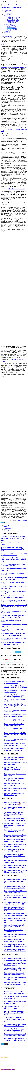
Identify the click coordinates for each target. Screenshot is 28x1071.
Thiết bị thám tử (8, 14)
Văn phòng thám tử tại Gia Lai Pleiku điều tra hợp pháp (14, 969)
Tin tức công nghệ (12, 28)
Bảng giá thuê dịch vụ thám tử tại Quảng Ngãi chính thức (15, 891)
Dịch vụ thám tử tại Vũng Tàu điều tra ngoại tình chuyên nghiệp (14, 769)
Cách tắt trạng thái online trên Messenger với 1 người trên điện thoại (12, 548)
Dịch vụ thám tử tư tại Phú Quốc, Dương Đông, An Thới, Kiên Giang (15, 825)
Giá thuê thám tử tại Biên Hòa (16, 189)
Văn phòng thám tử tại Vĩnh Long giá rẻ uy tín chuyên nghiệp (15, 835)
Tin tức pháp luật (11, 27)
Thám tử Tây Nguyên (13, 20)
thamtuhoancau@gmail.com (13, 662)
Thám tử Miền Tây (12, 18)
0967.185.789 (10, 659)
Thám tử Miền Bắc (12, 22)
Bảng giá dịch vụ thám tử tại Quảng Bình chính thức (14, 926)
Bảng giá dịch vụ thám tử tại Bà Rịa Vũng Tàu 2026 (15, 789)
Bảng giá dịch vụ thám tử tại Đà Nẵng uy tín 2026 (15, 935)
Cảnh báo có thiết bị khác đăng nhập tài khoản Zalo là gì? (14, 578)
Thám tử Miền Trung (12, 21)
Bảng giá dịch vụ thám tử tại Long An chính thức (14, 830)
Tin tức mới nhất (8, 24)
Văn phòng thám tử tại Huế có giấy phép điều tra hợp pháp (14, 940)
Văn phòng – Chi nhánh (10, 15)
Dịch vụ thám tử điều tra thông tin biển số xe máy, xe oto (14, 749)
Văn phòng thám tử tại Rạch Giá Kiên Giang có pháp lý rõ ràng (15, 866)
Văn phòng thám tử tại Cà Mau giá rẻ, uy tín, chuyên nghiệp (14, 840)
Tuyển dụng (7, 32)
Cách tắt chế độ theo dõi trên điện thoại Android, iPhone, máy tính (13, 634)
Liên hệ (6, 34)
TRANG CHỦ (7, 10)
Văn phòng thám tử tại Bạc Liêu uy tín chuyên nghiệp (15, 845)
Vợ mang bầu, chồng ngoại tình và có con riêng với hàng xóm (15, 1034)
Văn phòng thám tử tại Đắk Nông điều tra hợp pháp (15, 964)
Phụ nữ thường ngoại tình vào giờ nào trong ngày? (14, 1007)
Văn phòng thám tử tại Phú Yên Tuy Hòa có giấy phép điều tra (15, 887)
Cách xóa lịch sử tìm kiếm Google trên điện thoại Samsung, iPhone (13, 596)
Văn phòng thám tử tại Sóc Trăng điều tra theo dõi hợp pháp (15, 871)
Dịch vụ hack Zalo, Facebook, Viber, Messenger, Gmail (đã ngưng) (14, 1012)
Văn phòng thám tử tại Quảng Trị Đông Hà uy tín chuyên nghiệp (15, 903)
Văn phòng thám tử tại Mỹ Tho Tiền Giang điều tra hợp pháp (14, 808)
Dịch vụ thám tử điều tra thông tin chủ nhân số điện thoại (14, 724)
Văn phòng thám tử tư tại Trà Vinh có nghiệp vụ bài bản (14, 850)
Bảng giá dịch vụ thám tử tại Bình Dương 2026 (14, 784)
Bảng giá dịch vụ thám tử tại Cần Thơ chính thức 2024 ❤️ (15, 803)
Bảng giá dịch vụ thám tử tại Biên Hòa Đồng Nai (14, 794)
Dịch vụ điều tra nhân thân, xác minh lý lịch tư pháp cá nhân (15, 715)
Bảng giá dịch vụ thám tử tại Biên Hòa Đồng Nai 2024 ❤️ (14, 758)
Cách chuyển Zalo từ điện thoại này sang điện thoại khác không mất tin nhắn (13, 559)
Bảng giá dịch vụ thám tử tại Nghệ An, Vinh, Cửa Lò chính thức (14, 908)
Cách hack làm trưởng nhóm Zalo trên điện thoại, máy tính (13, 643)
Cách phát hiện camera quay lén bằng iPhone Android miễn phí (12, 616)
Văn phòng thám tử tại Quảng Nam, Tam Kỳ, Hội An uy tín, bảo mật (15, 920)
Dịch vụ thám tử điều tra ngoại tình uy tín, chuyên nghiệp (14, 695)
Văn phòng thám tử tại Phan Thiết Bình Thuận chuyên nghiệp (15, 914)
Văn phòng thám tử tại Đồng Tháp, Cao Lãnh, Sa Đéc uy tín (14, 819)
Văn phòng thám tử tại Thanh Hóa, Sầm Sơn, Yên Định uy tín (15, 950)
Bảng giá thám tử (8, 31)
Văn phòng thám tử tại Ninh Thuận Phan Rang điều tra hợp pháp (15, 897)
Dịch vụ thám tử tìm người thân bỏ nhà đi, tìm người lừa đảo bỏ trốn (15, 734)
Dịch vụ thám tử (8, 13)
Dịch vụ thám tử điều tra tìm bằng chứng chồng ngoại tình (14, 992)
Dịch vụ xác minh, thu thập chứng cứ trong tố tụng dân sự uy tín (15, 705)
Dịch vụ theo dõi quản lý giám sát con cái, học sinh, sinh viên (15, 744)
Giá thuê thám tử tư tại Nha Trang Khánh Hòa (13, 930)
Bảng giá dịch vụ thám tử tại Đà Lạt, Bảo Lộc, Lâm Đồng (15, 978)
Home (2, 36)
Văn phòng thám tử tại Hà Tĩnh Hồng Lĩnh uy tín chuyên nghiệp (15, 945)
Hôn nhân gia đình (12, 29)
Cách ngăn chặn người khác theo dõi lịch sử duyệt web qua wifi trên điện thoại (14, 538)
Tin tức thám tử (11, 25)
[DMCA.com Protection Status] (4, 1044)
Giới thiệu (6, 11)
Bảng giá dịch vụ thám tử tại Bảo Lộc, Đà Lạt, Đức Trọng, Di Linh (15, 983)
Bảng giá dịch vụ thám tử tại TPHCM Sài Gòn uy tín (14, 779)
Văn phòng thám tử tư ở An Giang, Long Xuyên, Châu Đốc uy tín (14, 855)
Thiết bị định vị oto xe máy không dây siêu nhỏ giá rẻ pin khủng (14, 1019)
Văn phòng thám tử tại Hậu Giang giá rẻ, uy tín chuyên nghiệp (13, 813)
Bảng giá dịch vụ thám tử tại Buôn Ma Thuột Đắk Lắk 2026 (14, 973)
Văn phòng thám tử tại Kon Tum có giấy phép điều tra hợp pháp (15, 959)
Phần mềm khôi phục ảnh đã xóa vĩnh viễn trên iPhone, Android (15, 1039)
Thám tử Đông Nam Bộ (13, 17)
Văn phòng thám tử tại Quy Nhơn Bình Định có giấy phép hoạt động (15, 881)
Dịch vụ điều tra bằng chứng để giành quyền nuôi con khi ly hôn (15, 686)
